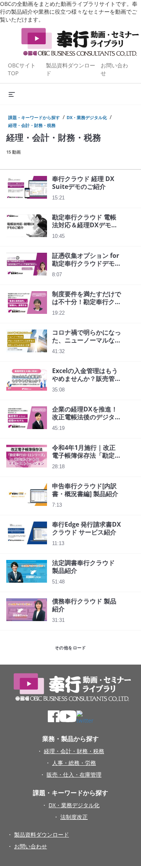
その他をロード (70, 647)
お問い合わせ (30, 846)
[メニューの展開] (11, 94)
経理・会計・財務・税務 (32, 125)
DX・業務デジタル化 (87, 117)
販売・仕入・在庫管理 (74, 774)
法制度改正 (74, 817)
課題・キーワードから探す (34, 117)
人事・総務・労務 (74, 762)
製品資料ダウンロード (41, 834)
